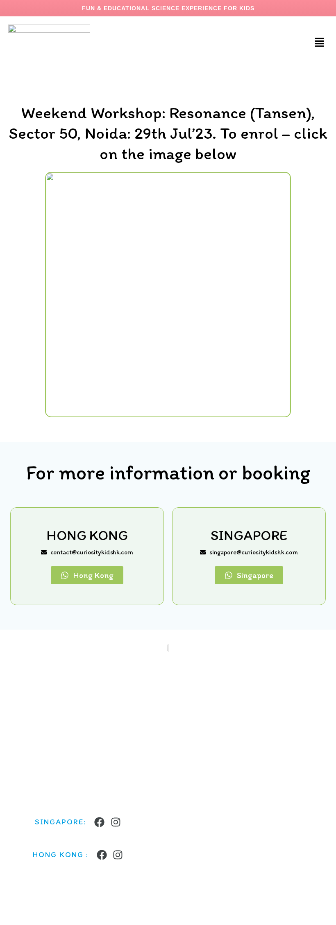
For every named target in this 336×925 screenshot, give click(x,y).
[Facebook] (99, 822)
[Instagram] (116, 822)
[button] (319, 43)
